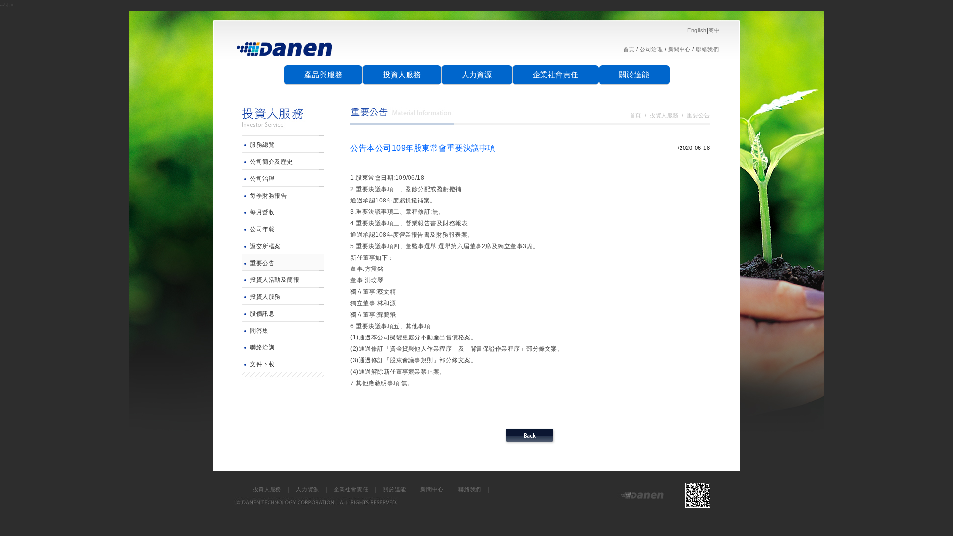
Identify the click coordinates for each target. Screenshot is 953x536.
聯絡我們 (707, 49)
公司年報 (262, 229)
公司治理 (651, 49)
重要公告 (262, 263)
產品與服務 (323, 74)
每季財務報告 (268, 195)
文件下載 (262, 364)
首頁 (629, 49)
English (697, 30)
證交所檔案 (265, 246)
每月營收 (262, 212)
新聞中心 (679, 49)
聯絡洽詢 (262, 347)
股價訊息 (262, 313)
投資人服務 (402, 74)
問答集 (259, 330)
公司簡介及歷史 (271, 161)
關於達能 (634, 74)
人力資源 (477, 74)
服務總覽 (262, 144)
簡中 (714, 30)
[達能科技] (285, 60)
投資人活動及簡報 (274, 279)
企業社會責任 (556, 74)
